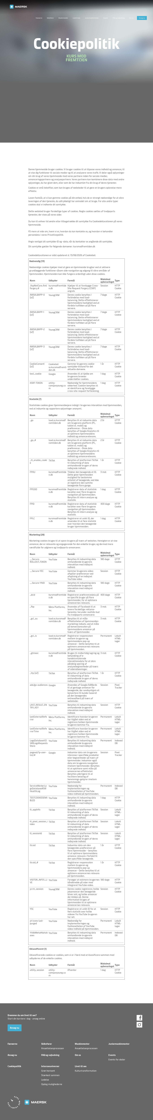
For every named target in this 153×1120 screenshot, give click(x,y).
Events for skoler (116, 1059)
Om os (131, 18)
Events (105, 18)
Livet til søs (76, 18)
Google (52, 374)
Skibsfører (50, 18)
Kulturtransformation (85, 1070)
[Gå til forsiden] (76, 6)
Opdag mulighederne (51, 1084)
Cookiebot (90, 255)
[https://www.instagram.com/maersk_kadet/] (139, 1025)
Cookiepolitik (14, 1066)
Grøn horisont (48, 1070)
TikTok (52, 460)
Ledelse (45, 1079)
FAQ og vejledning (119, 18)
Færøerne (39, 18)
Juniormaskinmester (92, 18)
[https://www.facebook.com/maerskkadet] (139, 1018)
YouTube (53, 559)
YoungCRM (54, 295)
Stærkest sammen (50, 1075)
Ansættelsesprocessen (52, 1048)
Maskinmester (63, 18)
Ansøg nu (142, 18)
